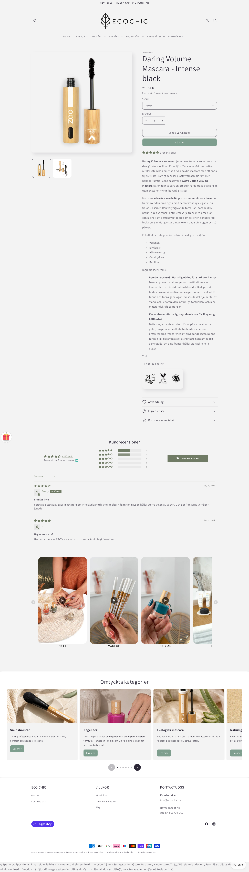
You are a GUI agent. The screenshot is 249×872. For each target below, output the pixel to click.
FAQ (98, 807)
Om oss (35, 795)
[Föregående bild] (111, 767)
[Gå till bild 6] (131, 767)
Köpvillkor (101, 795)
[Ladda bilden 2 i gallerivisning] (62, 168)
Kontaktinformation (147, 852)
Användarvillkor (114, 852)
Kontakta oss (38, 801)
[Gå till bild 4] (126, 767)
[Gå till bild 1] (117, 767)
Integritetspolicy (95, 852)
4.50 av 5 (67, 456)
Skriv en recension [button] (188, 458)
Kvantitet (146, 113)
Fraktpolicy (129, 852)
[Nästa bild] (137, 767)
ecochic (41, 852)
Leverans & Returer (106, 801)
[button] (35, 20)
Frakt (156, 93)
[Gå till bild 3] (123, 767)
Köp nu (179, 142)
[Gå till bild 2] (120, 767)
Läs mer (17, 748)
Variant (145, 98)
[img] (42, 486)
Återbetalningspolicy (75, 852)
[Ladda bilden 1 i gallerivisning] (41, 168)
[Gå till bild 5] (128, 767)
